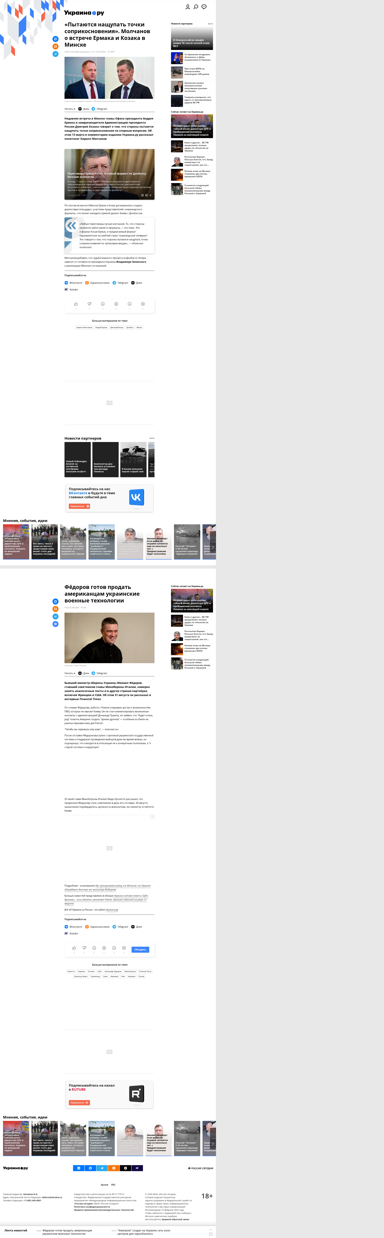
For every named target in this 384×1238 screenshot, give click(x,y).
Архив (104, 1184)
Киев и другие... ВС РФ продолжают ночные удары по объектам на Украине (196, 146)
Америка (131, 976)
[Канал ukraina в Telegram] (102, 1168)
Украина (81, 971)
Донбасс (130, 327)
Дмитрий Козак (116, 327)
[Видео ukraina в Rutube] (137, 1168)
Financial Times (145, 971)
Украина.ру (112, 909)
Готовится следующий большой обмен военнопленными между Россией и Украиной (197, 189)
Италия (91, 971)
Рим (123, 976)
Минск (139, 327)
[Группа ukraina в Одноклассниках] (114, 1168)
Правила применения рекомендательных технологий (104, 1209)
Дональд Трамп (81, 976)
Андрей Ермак (101, 327)
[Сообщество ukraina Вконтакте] (78, 1168)
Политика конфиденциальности (92, 1206)
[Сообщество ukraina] (90, 1168)
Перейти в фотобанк (127, 101)
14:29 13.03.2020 (71, 52)
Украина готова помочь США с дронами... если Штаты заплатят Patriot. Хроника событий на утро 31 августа (106, 899)
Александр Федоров (113, 971)
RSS (113, 1184)
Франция (114, 976)
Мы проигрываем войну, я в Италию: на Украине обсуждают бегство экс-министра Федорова (107, 887)
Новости (71, 971)
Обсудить (140, 949)
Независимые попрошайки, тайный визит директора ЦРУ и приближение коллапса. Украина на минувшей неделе (192, 130)
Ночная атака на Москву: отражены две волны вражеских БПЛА (197, 174)
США (99, 971)
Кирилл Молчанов (84, 327)
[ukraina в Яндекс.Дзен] (125, 1168)
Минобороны (130, 971)
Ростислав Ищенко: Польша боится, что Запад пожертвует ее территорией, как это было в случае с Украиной (198, 161)
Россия (141, 976)
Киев (105, 976)
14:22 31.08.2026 (71, 607)
